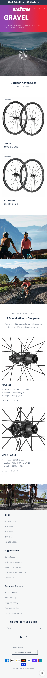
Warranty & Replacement (15, 572)
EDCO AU (20, 668)
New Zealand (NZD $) (22, 652)
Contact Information (13, 613)
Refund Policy (11, 598)
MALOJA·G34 (9, 201)
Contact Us (9, 578)
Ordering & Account (13, 562)
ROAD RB (9, 532)
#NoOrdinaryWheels (28, 668)
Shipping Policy (11, 603)
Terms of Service (12, 608)
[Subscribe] (39, 628)
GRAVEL (8, 537)
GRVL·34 (7, 144)
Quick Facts (10, 557)
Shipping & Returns (13, 567)
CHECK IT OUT (8, 400)
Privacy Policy (11, 593)
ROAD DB (9, 526)
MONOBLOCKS (11, 542)
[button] (2, 8)
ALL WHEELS (10, 521)
